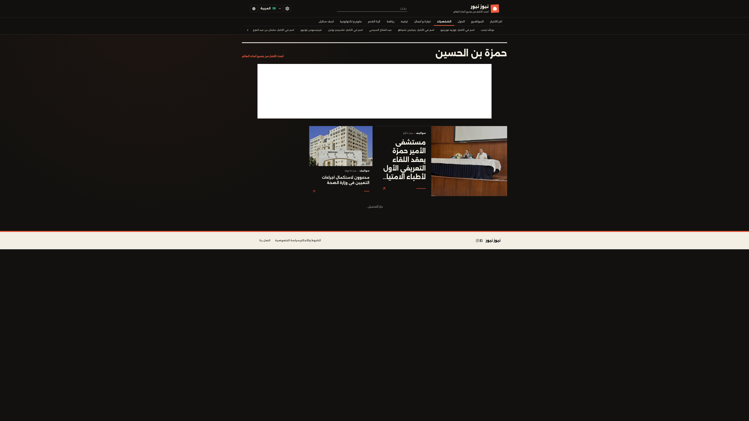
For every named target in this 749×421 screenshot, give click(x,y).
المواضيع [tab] (477, 21)
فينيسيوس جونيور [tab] (311, 30)
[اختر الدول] (287, 8)
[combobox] (372, 8)
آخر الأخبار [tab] (496, 21)
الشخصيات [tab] (444, 21)
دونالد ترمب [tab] (487, 30)
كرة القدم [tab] (374, 21)
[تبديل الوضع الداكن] (253, 8)
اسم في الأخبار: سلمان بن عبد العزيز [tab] (273, 30)
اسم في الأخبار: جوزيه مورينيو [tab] (457, 30)
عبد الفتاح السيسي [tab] (380, 30)
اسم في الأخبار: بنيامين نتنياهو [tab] (416, 30)
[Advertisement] (374, 91)
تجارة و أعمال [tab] (422, 21)
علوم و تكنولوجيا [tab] (351, 21)
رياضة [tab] (390, 21)
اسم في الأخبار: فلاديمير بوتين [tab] (345, 30)
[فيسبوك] (481, 240)
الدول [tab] (461, 21)
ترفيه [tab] (404, 21)
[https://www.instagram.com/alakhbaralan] (477, 240)
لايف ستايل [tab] (326, 21)
